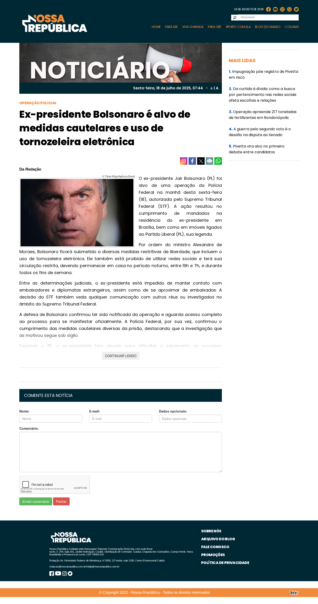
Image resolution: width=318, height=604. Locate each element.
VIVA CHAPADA (192, 26)
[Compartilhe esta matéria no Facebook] (192, 161)
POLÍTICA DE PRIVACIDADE (225, 562)
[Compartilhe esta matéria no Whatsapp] (218, 161)
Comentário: (29, 428)
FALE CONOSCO (215, 547)
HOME (156, 26)
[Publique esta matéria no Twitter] (201, 161)
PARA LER (171, 26)
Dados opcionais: (173, 411)
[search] (234, 17)
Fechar (61, 501)
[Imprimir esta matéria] (209, 161)
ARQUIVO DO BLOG (218, 539)
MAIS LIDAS (242, 60)
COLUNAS (292, 26)
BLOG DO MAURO (267, 26)
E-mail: (94, 411)
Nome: (24, 411)
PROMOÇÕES (213, 554)
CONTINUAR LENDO (120, 355)
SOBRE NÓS (211, 531)
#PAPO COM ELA (238, 26)
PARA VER (214, 26)
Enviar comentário (35, 501)
